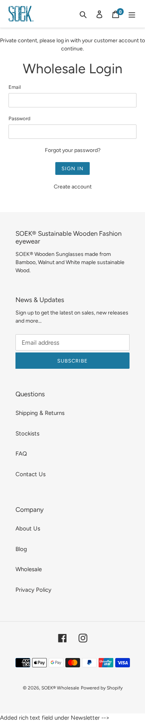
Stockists (27, 433)
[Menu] (132, 13)
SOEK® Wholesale (60, 688)
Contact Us (30, 474)
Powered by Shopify (102, 688)
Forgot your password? (73, 150)
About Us (27, 528)
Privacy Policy (33, 589)
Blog (21, 549)
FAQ (21, 453)
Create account (73, 186)
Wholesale (28, 569)
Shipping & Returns (40, 412)
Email (15, 87)
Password (20, 118)
